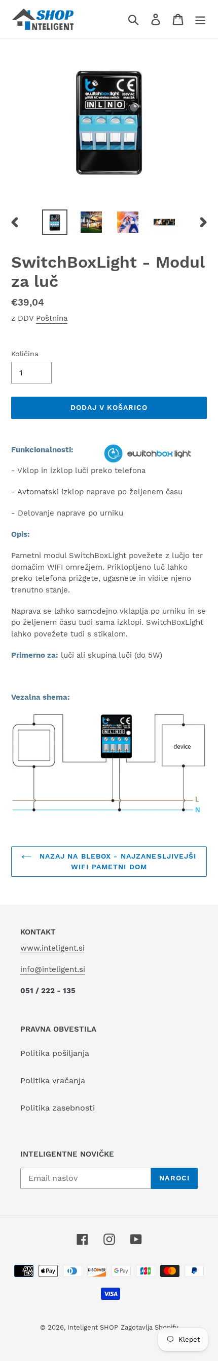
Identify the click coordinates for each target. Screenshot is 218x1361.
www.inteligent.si (52, 948)
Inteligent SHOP (92, 1327)
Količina (25, 354)
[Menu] (200, 19)
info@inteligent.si (52, 969)
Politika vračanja (52, 1080)
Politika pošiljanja (54, 1053)
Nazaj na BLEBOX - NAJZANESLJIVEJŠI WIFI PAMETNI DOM (116, 861)
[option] (55, 222)
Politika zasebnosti (57, 1108)
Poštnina (51, 318)
